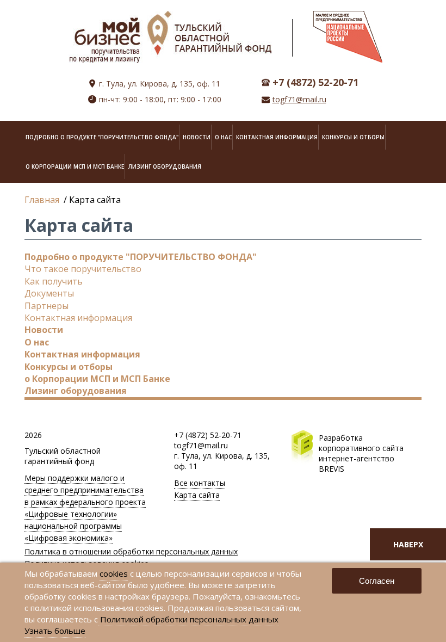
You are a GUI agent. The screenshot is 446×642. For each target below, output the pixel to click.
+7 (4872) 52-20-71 (207, 435)
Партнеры (46, 306)
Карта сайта (197, 495)
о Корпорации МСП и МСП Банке (75, 166)
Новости (196, 137)
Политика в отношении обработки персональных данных (131, 551)
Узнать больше (54, 630)
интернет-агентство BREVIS (356, 463)
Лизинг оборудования (164, 166)
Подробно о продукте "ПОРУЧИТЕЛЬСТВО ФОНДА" (102, 137)
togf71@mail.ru (299, 99)
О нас (223, 137)
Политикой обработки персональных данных (188, 619)
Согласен (376, 580)
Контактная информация (277, 137)
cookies (114, 573)
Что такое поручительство (82, 269)
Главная (41, 200)
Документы (49, 293)
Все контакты (199, 483)
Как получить (53, 281)
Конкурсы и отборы (353, 137)
